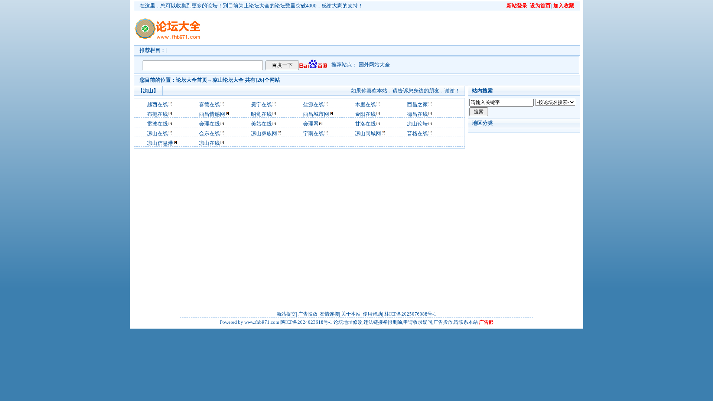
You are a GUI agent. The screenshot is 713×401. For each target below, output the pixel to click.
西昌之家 (417, 104)
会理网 (311, 124)
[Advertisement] (399, 28)
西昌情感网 (212, 114)
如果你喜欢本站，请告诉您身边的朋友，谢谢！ (405, 91)
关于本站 (351, 314)
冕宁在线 (261, 104)
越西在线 (157, 104)
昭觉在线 (261, 114)
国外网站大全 (374, 65)
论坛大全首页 (191, 80)
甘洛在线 (365, 124)
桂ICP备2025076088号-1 (410, 314)
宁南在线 (313, 133)
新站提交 (286, 314)
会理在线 (209, 124)
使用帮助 (372, 314)
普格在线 (417, 133)
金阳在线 (365, 114)
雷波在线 (157, 124)
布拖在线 (157, 114)
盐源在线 (313, 104)
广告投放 (308, 314)
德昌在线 (417, 114)
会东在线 (209, 133)
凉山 (217, 80)
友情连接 (329, 314)
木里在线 (365, 104)
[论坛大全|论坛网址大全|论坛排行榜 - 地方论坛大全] (167, 23)
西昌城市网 (316, 114)
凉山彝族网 (264, 133)
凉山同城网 (368, 133)
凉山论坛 (417, 124)
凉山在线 (157, 133)
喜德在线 (209, 104)
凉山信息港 (160, 143)
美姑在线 (261, 124)
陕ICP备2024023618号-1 (306, 322)
